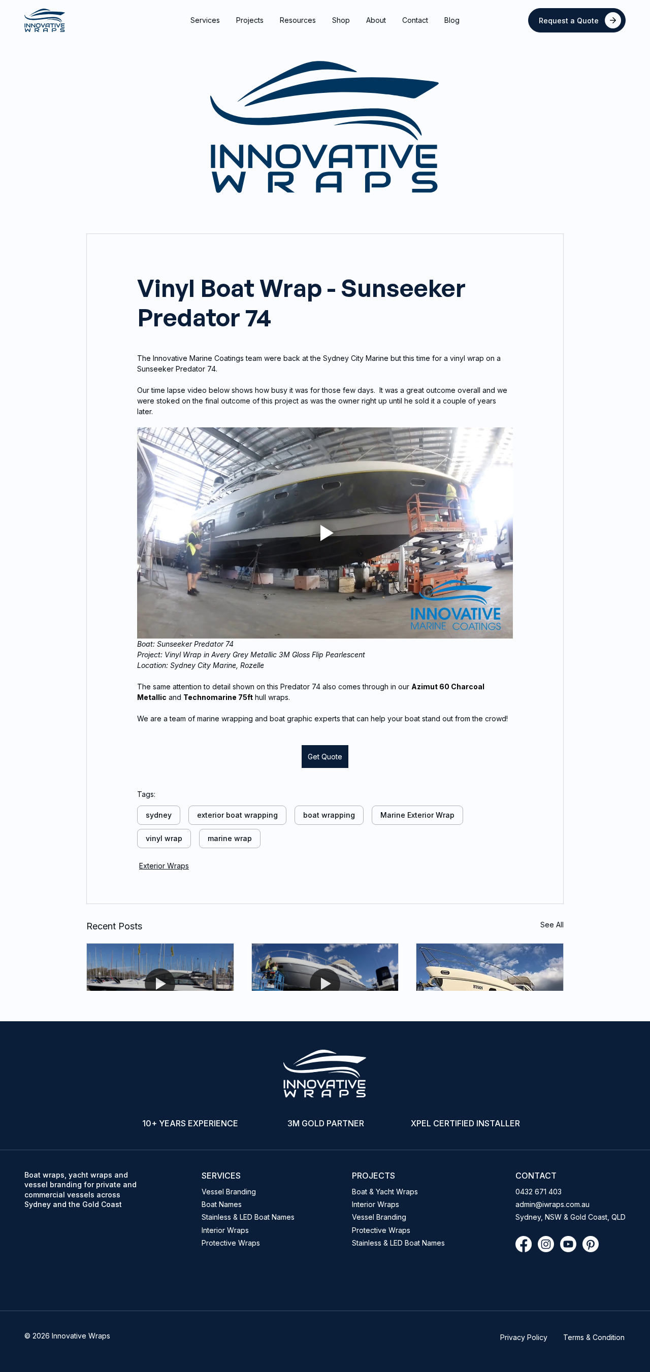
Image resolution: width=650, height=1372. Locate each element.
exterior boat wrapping (237, 815)
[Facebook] (523, 1244)
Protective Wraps (381, 1230)
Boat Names (222, 1204)
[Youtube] (568, 1244)
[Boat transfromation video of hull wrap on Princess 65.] (489, 985)
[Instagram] (546, 1244)
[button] (205, 20)
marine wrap (230, 838)
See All (552, 924)
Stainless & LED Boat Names (398, 1243)
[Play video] (325, 533)
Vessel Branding (229, 1191)
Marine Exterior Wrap (417, 815)
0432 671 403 (538, 1191)
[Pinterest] (590, 1244)
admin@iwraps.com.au (553, 1204)
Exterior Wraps (164, 865)
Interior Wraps (225, 1230)
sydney (159, 815)
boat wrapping (329, 815)
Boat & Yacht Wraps (385, 1191)
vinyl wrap (164, 838)
